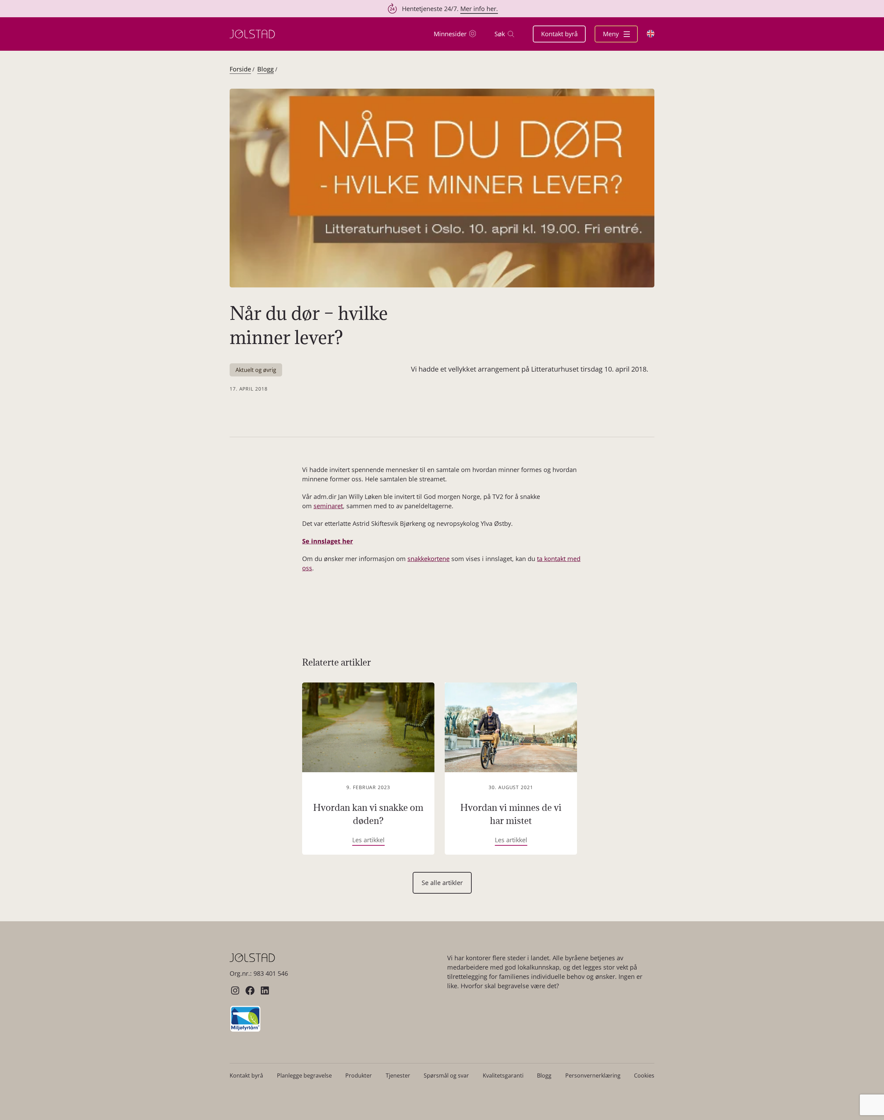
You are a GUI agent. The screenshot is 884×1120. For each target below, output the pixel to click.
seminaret (328, 506)
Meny (612, 34)
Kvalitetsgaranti (503, 1075)
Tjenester (398, 1075)
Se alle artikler (442, 882)
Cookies (644, 1075)
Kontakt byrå (559, 34)
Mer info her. (479, 8)
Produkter (358, 1075)
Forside (240, 69)
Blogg (265, 69)
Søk (499, 34)
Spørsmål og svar (446, 1075)
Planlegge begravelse (304, 1075)
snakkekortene (428, 558)
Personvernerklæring (593, 1075)
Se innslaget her (327, 541)
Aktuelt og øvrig (256, 370)
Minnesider (450, 34)
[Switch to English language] (650, 34)
